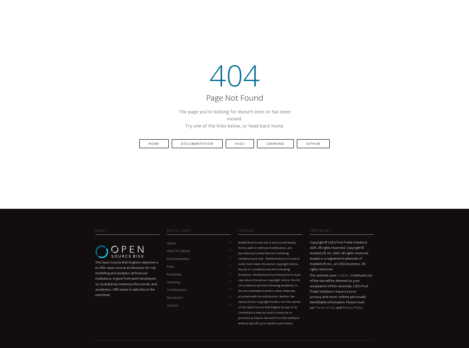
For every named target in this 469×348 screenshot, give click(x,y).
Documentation (197, 144)
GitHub (313, 144)
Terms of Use (325, 307)
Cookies (343, 275)
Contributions (177, 289)
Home (154, 144)
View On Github (178, 251)
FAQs (240, 144)
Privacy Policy (353, 307)
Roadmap (174, 274)
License (172, 305)
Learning (275, 144)
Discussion (175, 297)
